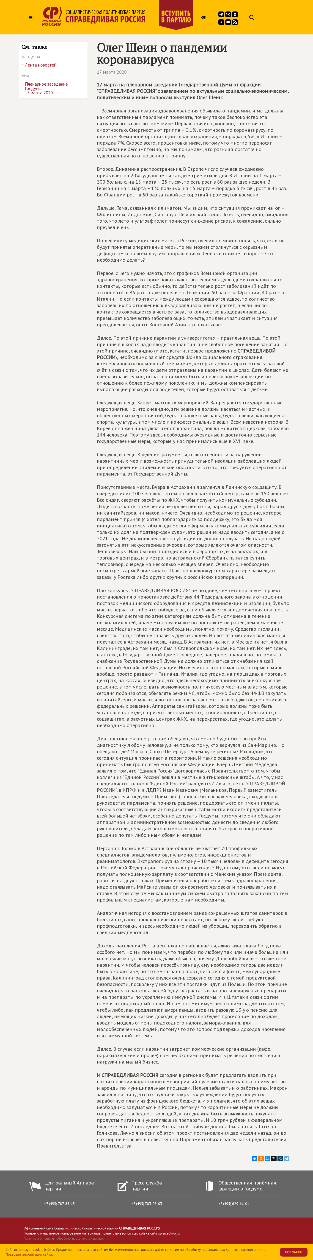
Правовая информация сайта (28, 1254)
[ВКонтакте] (254, 1158)
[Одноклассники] (261, 1158)
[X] (274, 1158)
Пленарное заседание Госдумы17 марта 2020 (46, 88)
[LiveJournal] (280, 1158)
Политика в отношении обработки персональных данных (64, 1238)
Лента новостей (40, 65)
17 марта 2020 (112, 72)
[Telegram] (286, 1158)
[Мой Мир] (267, 1158)
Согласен (293, 1252)
